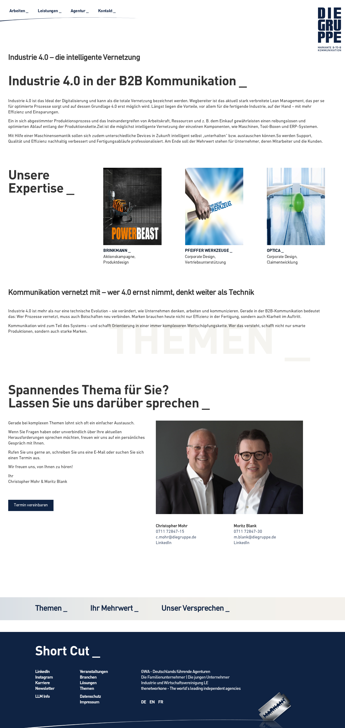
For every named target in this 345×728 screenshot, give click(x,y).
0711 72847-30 (248, 532)
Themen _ (51, 609)
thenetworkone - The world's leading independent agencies (191, 688)
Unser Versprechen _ (195, 609)
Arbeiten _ (18, 10)
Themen (87, 688)
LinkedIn (164, 543)
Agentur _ (79, 10)
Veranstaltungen (94, 671)
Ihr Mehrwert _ (114, 609)
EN (152, 701)
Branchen (88, 676)
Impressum (89, 701)
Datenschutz (90, 696)
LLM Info (42, 696)
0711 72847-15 (170, 532)
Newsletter (44, 688)
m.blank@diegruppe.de (255, 537)
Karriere (42, 682)
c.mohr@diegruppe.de (176, 537)
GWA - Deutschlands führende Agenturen (175, 671)
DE (143, 701)
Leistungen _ (49, 10)
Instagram (44, 676)
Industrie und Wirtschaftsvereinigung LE (174, 682)
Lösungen (88, 682)
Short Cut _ (67, 650)
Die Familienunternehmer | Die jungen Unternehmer (185, 676)
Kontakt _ (107, 10)
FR (160, 701)
